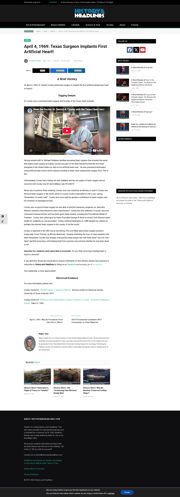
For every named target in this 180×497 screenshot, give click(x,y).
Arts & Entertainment (35, 25)
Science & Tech (93, 25)
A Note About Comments (34, 469)
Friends (134, 25)
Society (110, 25)
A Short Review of (88, 2)
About (122, 25)
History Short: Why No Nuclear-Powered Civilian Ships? (95, 390)
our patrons (97, 264)
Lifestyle (75, 25)
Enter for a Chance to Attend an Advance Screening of (143, 125)
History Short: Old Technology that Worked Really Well (65, 390)
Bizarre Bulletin (58, 25)
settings (111, 493)
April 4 (27, 40)
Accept (127, 492)
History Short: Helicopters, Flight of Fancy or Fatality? (36, 389)
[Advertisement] (136, 165)
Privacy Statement (31, 474)
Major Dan (36, 61)
